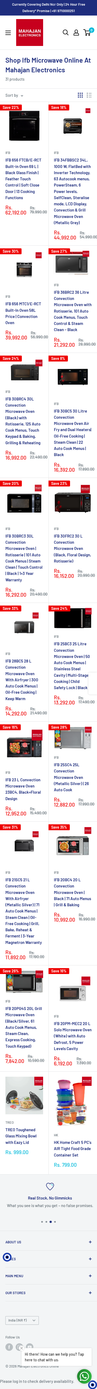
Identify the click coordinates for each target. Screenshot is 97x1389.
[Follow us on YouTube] (29, 1347)
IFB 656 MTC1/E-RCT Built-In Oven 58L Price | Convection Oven (23, 313)
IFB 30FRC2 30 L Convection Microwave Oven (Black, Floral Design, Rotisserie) (72, 548)
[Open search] (66, 32)
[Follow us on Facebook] (9, 1347)
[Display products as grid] (80, 95)
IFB (7, 153)
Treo (9, 1122)
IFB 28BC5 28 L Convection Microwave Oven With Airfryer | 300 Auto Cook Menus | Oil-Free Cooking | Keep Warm (21, 679)
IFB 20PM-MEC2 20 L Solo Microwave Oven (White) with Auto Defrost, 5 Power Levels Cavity (73, 1036)
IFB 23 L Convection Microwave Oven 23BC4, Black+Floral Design (23, 789)
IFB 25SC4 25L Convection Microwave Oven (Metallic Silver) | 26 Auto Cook (71, 777)
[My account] (76, 32)
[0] (87, 32)
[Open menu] (8, 33)
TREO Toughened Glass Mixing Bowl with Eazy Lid (21, 1136)
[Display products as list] (89, 95)
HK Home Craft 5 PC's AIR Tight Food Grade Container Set (72, 1148)
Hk (56, 1135)
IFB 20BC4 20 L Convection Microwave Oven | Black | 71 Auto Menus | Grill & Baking (72, 892)
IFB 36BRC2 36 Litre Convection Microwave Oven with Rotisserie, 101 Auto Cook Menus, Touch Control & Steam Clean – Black (73, 311)
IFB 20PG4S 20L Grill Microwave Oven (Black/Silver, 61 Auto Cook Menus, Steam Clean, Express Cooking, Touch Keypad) (23, 1027)
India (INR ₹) (17, 1320)
